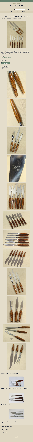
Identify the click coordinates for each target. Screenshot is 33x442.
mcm (3, 68)
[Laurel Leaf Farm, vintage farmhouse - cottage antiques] (16, 5)
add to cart (6, 63)
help (4, 430)
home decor (3, 11)
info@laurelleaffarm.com (16, 439)
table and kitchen (10, 11)
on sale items (6, 428)
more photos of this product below (8, 49)
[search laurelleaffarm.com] (26, 9)
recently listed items (8, 426)
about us (5, 429)
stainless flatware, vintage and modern (8, 69)
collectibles (23, 11)
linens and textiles (17, 11)
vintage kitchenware (5, 67)
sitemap (5, 432)
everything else (29, 11)
